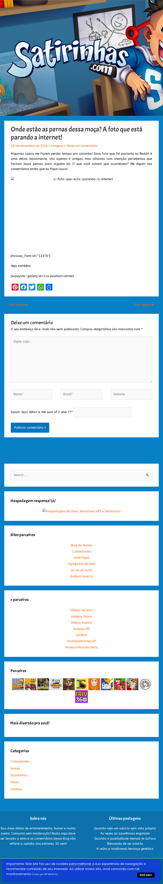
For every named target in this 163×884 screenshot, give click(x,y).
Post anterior (16, 305)
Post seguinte (146, 305)
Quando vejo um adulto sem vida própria (125, 828)
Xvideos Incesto (81, 576)
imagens (57, 146)
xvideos (81, 635)
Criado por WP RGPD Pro (45, 874)
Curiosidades (81, 551)
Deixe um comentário (81, 146)
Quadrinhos (18, 775)
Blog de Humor (81, 545)
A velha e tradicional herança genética (124, 849)
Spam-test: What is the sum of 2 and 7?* (42, 412)
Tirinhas (16, 789)
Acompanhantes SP (81, 641)
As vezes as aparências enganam (125, 833)
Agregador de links (81, 564)
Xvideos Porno (81, 616)
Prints (14, 782)
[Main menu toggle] (153, 58)
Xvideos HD (81, 629)
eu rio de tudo (81, 570)
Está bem (146, 875)
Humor (15, 768)
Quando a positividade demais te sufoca (125, 838)
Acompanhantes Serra (81, 647)
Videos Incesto (81, 623)
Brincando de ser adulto (125, 844)
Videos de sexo (82, 610)
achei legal (81, 558)
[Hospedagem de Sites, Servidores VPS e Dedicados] (81, 511)
